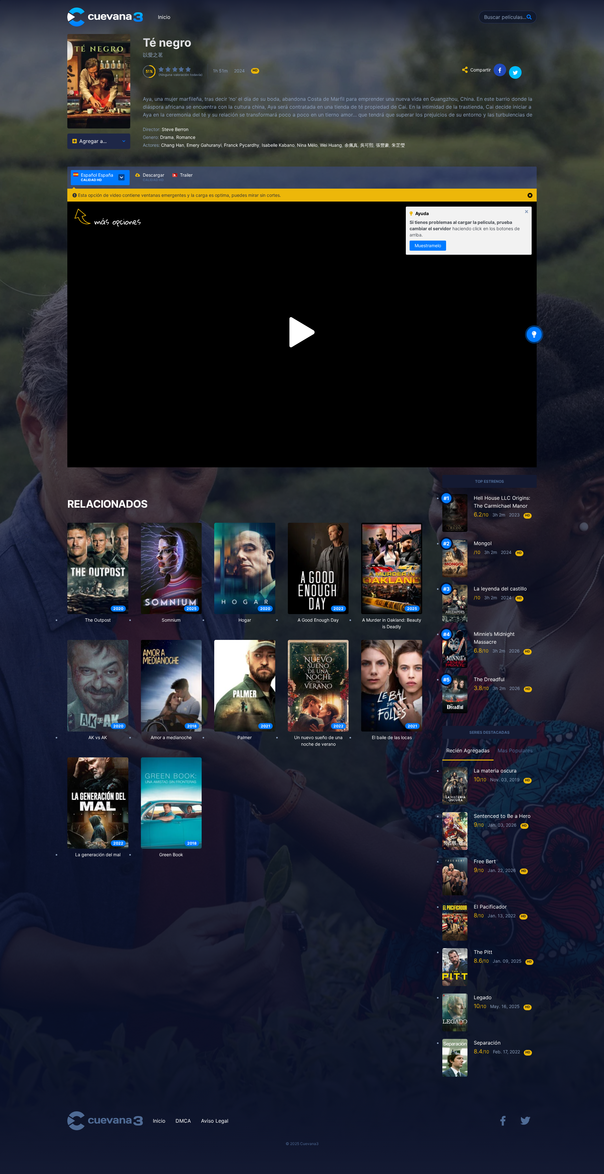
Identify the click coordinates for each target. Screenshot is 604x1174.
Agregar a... (93, 141)
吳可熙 (366, 145)
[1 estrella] (161, 69)
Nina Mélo (307, 145)
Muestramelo (428, 245)
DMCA (183, 1121)
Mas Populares (515, 750)
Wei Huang (331, 145)
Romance (185, 137)
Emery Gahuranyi (204, 145)
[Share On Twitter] (515, 72)
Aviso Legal (214, 1121)
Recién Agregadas (467, 750)
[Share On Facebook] (500, 70)
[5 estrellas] (188, 69)
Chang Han (172, 145)
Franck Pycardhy (241, 145)
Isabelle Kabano (278, 145)
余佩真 (351, 145)
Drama (167, 137)
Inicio (164, 17)
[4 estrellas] (181, 69)
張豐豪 (382, 145)
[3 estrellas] (175, 69)
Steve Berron (175, 129)
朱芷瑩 (398, 145)
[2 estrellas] (168, 69)
